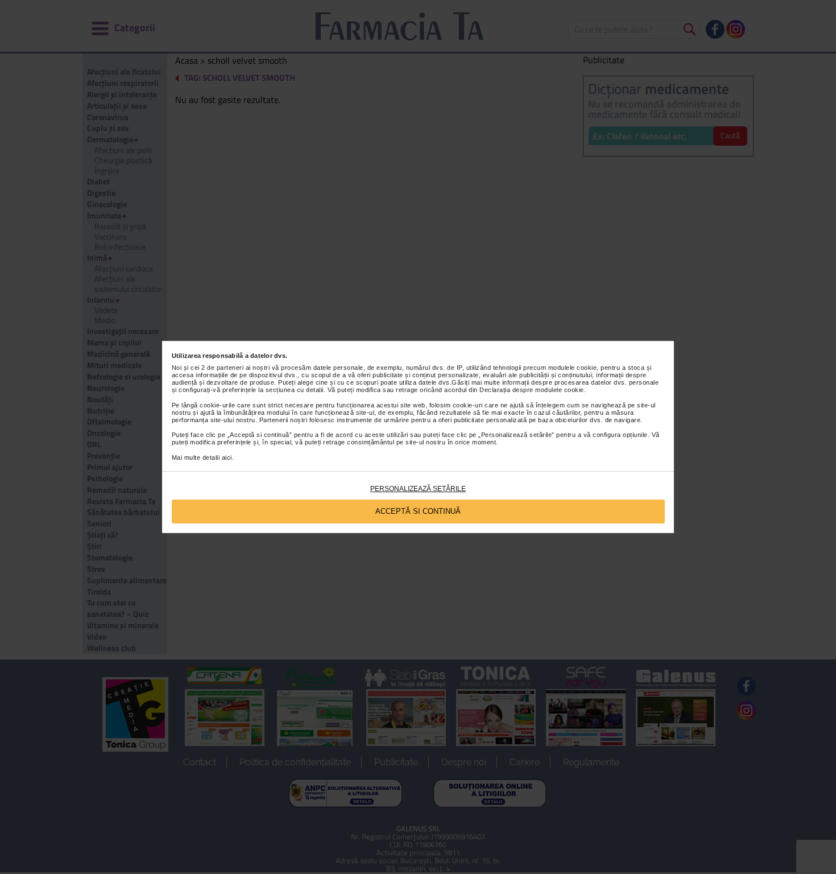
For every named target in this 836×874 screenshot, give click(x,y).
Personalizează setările (418, 489)
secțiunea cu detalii (295, 389)
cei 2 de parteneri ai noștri (230, 367)
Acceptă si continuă (418, 511)
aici (227, 457)
